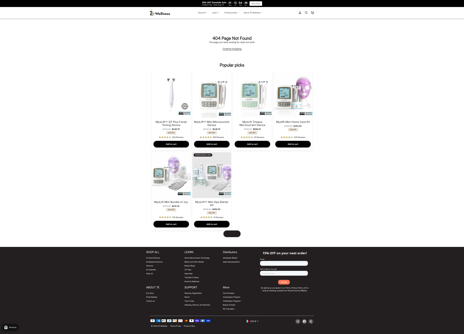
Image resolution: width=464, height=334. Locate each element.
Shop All (149, 274)
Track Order (189, 301)
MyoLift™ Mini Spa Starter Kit (211, 203)
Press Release (151, 297)
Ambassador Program (231, 297)
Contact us (150, 301)
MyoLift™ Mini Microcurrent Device (211, 123)
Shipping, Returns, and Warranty (197, 305)
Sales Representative (231, 262)
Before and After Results (194, 262)
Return (187, 297)
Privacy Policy (189, 326)
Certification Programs (232, 301)
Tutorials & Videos (192, 277)
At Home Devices (153, 258)
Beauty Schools (229, 305)
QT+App (188, 270)
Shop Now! (255, 4)
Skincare (149, 266)
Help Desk (189, 274)
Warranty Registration (193, 293)
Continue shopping (232, 48)
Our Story (150, 293)
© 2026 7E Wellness (159, 326)
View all (232, 234)
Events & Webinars (192, 281)
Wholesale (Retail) (230, 258)
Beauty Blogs (190, 266)
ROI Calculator (228, 309)
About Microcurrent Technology (197, 258)
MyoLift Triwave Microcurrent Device (252, 123)
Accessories (151, 270)
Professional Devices (154, 262)
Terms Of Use (175, 326)
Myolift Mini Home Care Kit (293, 121)
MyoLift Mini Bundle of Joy (171, 202)
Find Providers (228, 293)
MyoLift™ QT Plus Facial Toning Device (171, 123)
